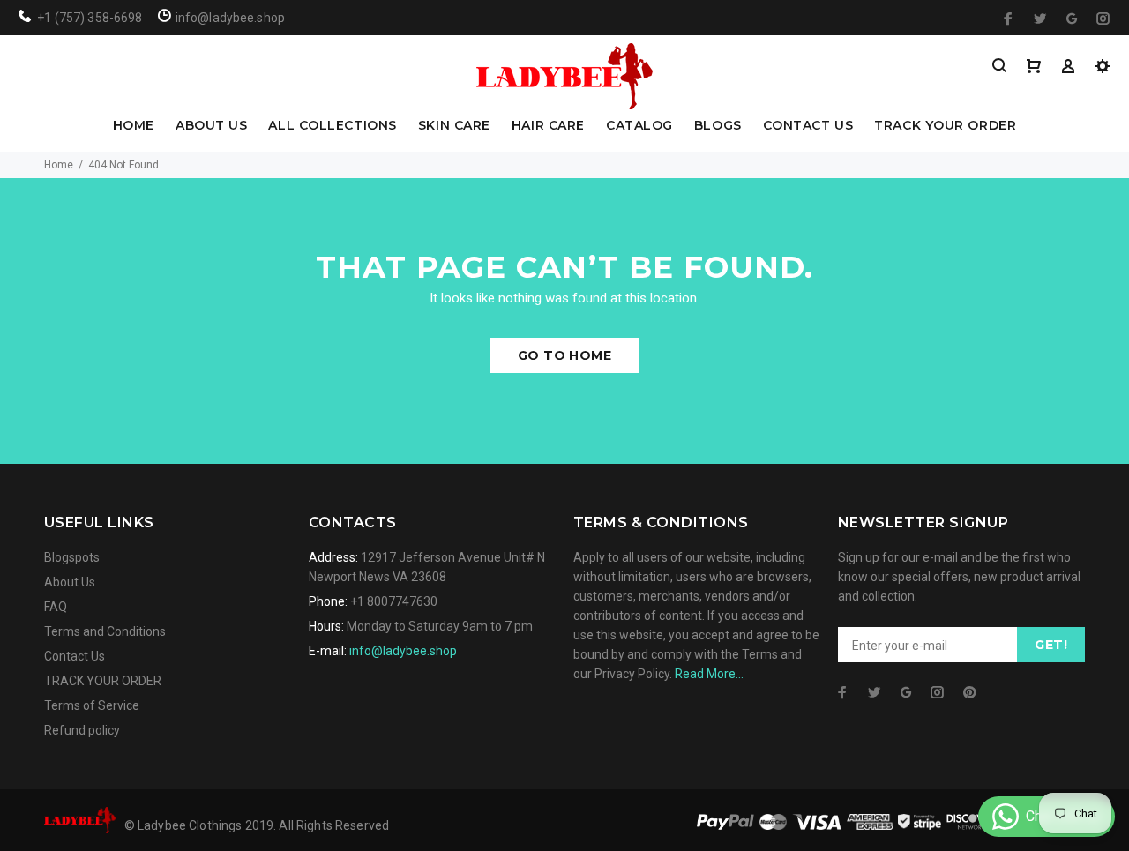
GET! (1051, 645)
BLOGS (718, 126)
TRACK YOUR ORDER (945, 126)
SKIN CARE (454, 126)
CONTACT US (808, 126)
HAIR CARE (548, 126)
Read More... (709, 674)
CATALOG (639, 126)
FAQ (55, 607)
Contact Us (74, 656)
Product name (148, 780)
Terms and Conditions (105, 631)
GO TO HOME (564, 355)
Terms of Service (91, 705)
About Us (69, 582)
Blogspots (72, 557)
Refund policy (82, 730)
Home (58, 165)
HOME (133, 126)
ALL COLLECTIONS (332, 126)
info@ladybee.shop (403, 651)
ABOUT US (211, 126)
